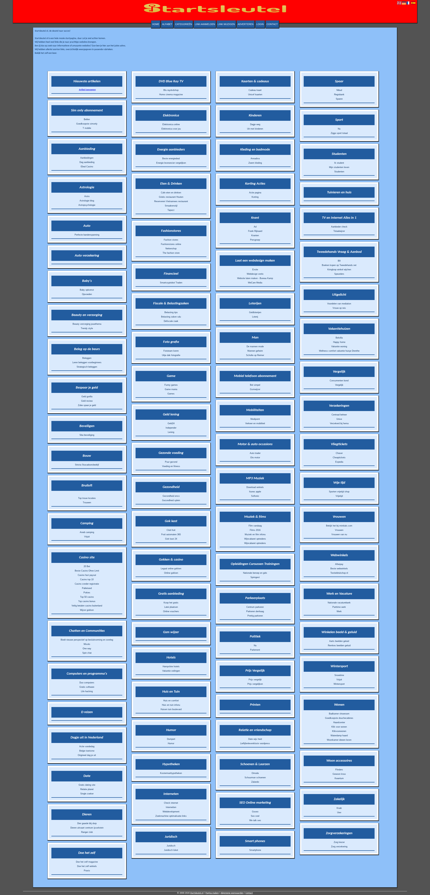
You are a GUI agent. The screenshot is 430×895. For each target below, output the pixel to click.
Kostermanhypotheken (171, 773)
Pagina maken (212, 893)
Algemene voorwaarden (232, 893)
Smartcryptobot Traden (171, 282)
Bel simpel (255, 385)
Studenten (339, 171)
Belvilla (339, 337)
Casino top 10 (87, 579)
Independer (171, 428)
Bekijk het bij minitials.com (339, 525)
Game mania (171, 389)
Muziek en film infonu (255, 534)
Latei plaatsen (171, 607)
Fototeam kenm (171, 351)
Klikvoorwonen (339, 731)
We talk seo (255, 820)
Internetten (171, 807)
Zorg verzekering (339, 846)
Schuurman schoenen (255, 777)
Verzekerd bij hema (339, 423)
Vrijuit (87, 536)
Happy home (339, 342)
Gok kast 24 (171, 539)
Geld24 (171, 423)
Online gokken (171, 573)
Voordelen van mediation (339, 303)
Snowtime (339, 675)
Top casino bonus (86, 601)
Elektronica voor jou (171, 128)
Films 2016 (255, 530)
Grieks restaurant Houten (171, 197)
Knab (339, 808)
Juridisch (171, 845)
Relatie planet (87, 789)
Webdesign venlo (255, 274)
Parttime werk (339, 607)
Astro (87, 196)
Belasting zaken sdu (171, 316)
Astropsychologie (86, 205)
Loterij (255, 316)
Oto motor (255, 457)
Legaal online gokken (171, 568)
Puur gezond (171, 462)
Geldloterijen (255, 312)
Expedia (339, 462)
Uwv (339, 812)
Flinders (339, 769)
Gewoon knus (339, 774)
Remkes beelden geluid (339, 645)
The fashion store (171, 253)
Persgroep (255, 240)
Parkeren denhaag (255, 611)
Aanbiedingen (86, 158)
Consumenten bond (339, 380)
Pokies (86, 592)
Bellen (87, 119)
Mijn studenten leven (339, 167)
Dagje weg (255, 124)
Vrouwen (339, 530)
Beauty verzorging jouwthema (87, 324)
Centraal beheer (339, 414)
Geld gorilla (86, 396)
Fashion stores (171, 240)
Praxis (87, 870)
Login (260, 24)
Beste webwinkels (339, 568)
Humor (171, 743)
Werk (339, 611)
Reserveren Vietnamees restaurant (171, 201)
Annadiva (255, 158)
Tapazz (171, 210)
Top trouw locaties (87, 498)
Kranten (255, 235)
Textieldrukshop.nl (339, 573)
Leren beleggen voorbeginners (86, 362)
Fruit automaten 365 (171, 534)
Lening (171, 432)
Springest (255, 577)
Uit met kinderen (255, 128)
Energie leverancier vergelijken (171, 163)
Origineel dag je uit (87, 755)
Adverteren (245, 24)
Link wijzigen (226, 24)
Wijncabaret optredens (255, 539)
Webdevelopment (171, 811)
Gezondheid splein (171, 500)
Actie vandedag (86, 746)
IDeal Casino (87, 166)
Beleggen (86, 358)
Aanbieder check (339, 226)
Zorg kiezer (339, 842)
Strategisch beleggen (87, 367)
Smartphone (255, 850)
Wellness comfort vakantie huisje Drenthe (339, 351)
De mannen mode (255, 346)
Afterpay (339, 564)
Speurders (339, 274)
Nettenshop (171, 248)
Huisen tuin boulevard (171, 709)
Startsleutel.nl (196, 893)
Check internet (171, 803)
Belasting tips (171, 312)
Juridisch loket (171, 850)
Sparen (339, 99)
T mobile (87, 128)
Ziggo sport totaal (339, 133)
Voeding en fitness (171, 466)
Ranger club (87, 832)
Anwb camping (87, 532)
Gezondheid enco (171, 496)
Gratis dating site (87, 785)
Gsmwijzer (255, 389)
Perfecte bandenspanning (87, 234)
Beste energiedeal (171, 158)
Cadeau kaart (255, 90)
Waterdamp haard (339, 735)
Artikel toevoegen (87, 90)
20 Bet (87, 566)
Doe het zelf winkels (87, 866)
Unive (339, 419)
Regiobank (339, 94)
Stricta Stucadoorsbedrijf (87, 464)
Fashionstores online (171, 244)
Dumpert (171, 739)
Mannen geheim (255, 351)
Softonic (255, 496)
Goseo (255, 811)
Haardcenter (339, 722)
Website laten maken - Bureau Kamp (255, 278)
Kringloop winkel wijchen (339, 269)
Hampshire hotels (171, 666)
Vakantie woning (339, 346)
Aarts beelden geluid (339, 641)
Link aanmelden (205, 24)
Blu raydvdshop (171, 90)
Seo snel (255, 816)
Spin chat (87, 653)
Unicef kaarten (255, 94)
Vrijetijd (339, 496)
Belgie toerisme (86, 751)
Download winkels (255, 487)
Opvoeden (87, 294)
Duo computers (86, 682)
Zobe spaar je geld (87, 405)
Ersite (255, 269)
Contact (272, 24)
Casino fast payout (87, 575)
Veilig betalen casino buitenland (87, 605)
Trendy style (87, 328)
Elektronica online (171, 124)
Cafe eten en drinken (171, 192)
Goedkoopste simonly (86, 123)
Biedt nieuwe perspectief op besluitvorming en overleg (87, 639)
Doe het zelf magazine (87, 862)
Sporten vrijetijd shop (339, 491)
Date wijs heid (255, 739)
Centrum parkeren (255, 607)
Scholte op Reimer (255, 355)
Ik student (339, 163)
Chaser (339, 453)
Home (155, 24)
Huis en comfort (171, 700)
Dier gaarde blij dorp (87, 823)
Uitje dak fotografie (171, 355)
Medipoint (255, 419)
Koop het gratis (171, 602)
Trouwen (87, 502)
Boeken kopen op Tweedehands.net (339, 265)
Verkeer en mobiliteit (255, 423)
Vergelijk (339, 385)
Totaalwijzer (339, 231)
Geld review (87, 401)
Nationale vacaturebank (339, 602)
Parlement (255, 650)
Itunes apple (255, 491)
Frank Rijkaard (255, 231)
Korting (255, 197)
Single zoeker (87, 793)
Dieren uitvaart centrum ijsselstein (86, 827)
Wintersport (339, 684)
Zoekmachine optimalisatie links (171, 816)
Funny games (171, 385)
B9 (339, 261)
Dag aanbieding (86, 162)
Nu (255, 645)
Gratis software (86, 687)
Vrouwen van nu (339, 534)
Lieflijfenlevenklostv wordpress (255, 743)
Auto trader (255, 453)
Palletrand (87, 588)
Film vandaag (255, 525)
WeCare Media (255, 282)
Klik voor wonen (339, 727)
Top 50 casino (87, 597)
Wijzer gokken (87, 610)
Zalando (255, 782)
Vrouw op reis (339, 308)
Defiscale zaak (171, 321)
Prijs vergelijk (255, 679)
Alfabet (167, 24)
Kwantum (339, 778)
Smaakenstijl (171, 205)
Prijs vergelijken (255, 684)
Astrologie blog (87, 200)
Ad (255, 226)
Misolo (87, 644)
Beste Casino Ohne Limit (87, 570)
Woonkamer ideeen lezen (339, 740)
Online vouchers (171, 611)
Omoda (255, 773)
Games (171, 393)
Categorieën (183, 24)
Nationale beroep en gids (255, 573)
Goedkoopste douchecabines (339, 718)
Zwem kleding (255, 163)
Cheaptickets (339, 457)
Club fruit (171, 530)
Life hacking (87, 691)
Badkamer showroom (339, 713)
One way (87, 648)
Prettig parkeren (255, 615)
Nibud (339, 90)
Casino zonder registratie (87, 584)
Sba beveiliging (86, 435)
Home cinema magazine (171, 94)
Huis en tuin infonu (171, 705)
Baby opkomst (87, 290)
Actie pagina (255, 192)
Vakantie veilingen (171, 671)
